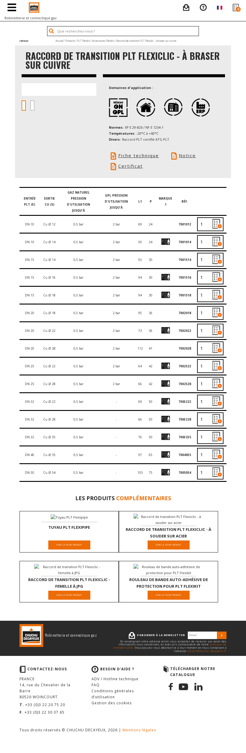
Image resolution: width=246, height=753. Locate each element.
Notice (187, 155)
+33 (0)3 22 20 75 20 (45, 704)
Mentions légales (139, 730)
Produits (70, 41)
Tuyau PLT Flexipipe (69, 527)
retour (24, 41)
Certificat (130, 166)
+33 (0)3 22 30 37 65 (44, 712)
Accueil (59, 41)
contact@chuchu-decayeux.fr (206, 651)
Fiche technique (138, 155)
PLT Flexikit (83, 41)
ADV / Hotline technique (115, 678)
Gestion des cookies (112, 703)
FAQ (96, 684)
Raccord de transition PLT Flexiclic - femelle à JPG (69, 583)
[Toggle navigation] (12, 8)
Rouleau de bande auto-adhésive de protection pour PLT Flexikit (168, 583)
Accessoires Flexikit (103, 41)
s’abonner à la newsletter (161, 635)
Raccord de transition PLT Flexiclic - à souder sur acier (168, 533)
